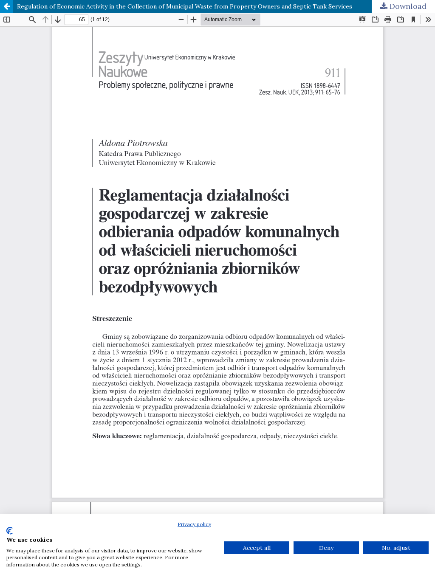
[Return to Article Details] (6, 6)
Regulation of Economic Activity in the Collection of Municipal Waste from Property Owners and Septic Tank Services (184, 6)
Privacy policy (194, 524)
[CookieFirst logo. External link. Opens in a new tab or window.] (9, 531)
